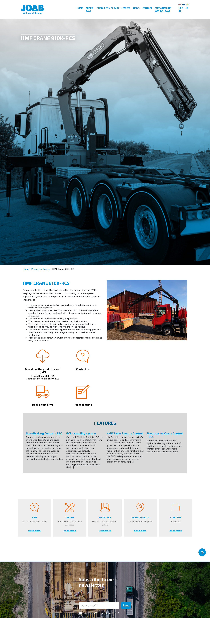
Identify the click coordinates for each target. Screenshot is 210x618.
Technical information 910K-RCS (42, 378)
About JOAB (89, 9)
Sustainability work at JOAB (163, 9)
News (136, 8)
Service (115, 8)
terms (102, 613)
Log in (181, 9)
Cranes (46, 268)
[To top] (202, 552)
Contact (147, 8)
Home (80, 8)
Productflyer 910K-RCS (43, 375)
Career (126, 8)
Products (102, 8)
